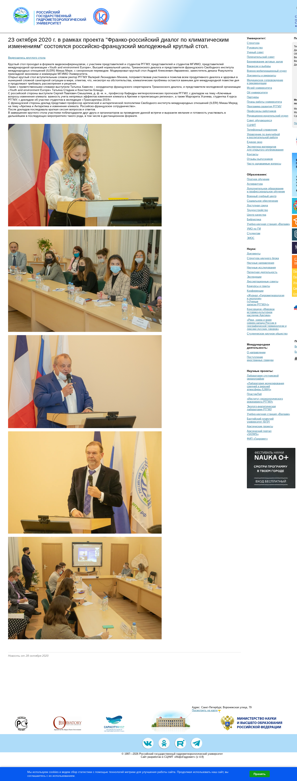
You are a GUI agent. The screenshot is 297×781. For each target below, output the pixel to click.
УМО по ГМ (254, 228)
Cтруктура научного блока (263, 258)
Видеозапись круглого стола (26, 57)
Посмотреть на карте (205, 710)
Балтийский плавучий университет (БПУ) (260, 420)
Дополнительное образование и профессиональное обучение (266, 190)
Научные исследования (261, 267)
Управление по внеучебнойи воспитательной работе (263, 136)
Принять (260, 774)
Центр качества (256, 214)
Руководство (255, 47)
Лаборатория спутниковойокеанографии (263, 377)
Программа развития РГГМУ (264, 106)
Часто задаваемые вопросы (264, 163)
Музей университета (259, 87)
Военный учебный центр (261, 196)
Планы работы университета (264, 101)
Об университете (257, 92)
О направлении (256, 352)
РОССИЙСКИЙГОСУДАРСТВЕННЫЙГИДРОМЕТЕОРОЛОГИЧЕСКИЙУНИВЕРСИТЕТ (61, 18)
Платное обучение (258, 179)
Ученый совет (255, 52)
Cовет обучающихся (259, 120)
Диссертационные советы (262, 281)
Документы (253, 253)
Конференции (255, 290)
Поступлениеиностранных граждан (260, 359)
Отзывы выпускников (260, 158)
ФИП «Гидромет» (257, 438)
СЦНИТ (251, 125)
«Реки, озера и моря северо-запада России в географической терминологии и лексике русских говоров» (266, 324)
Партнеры (253, 97)
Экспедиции (254, 276)
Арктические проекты (260, 426)
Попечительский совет (261, 56)
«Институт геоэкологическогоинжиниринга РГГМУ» (265, 400)
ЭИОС (250, 238)
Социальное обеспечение (262, 200)
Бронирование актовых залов (265, 61)
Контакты (252, 154)
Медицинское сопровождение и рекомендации (265, 82)
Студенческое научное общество (267, 333)
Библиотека (254, 219)
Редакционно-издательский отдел (267, 115)
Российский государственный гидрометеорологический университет (181, 753)
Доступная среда (257, 205)
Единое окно (254, 142)
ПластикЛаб (254, 394)
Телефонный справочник (262, 129)
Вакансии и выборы (259, 66)
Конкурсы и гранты (258, 286)
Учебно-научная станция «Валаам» (268, 224)
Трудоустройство (257, 210)
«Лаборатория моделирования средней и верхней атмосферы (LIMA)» (265, 386)
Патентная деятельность (262, 272)
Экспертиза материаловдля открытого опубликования (265, 148)
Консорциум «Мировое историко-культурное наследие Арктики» (261, 312)
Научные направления (260, 262)
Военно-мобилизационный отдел (267, 70)
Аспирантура (255, 183)
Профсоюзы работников (261, 111)
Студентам (253, 233)
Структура (253, 42)
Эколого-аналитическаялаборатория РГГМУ (261, 408)
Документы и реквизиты (261, 75)
